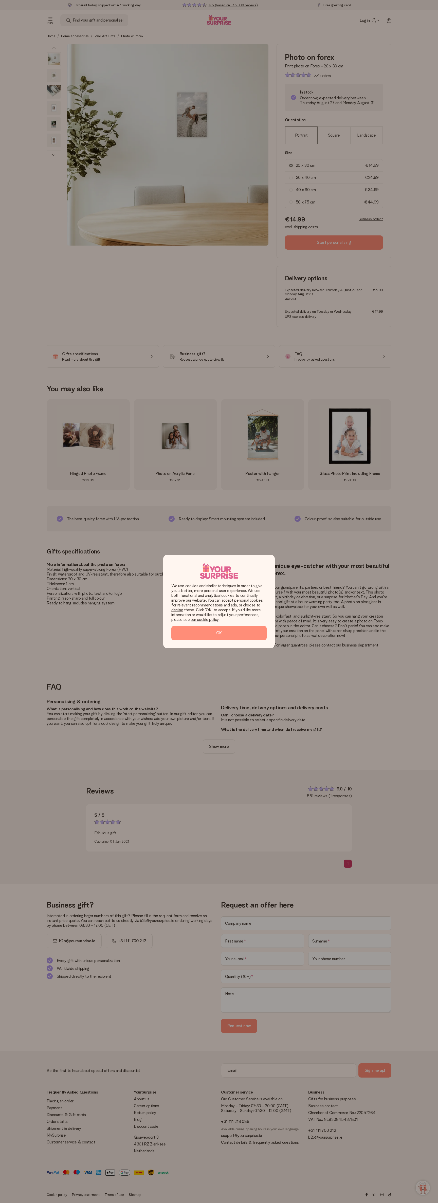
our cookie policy (204, 619)
